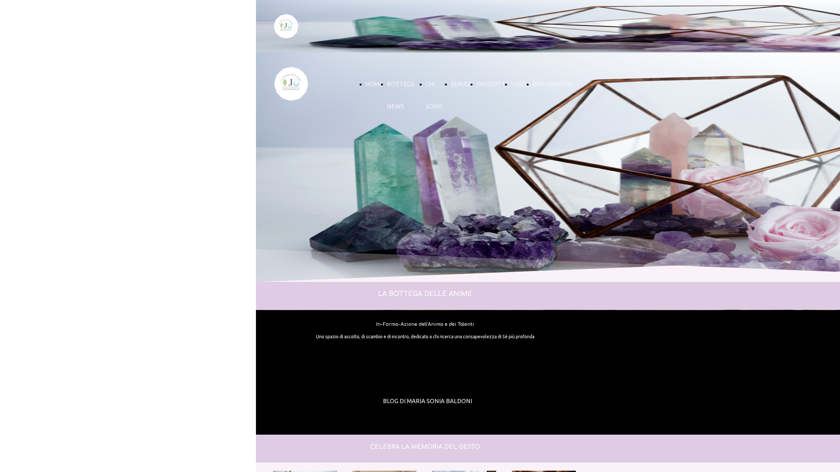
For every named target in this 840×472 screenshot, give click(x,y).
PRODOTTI (491, 84)
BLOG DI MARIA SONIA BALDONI (427, 401)
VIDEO (520, 84)
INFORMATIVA (552, 84)
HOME (374, 84)
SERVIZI (461, 84)
